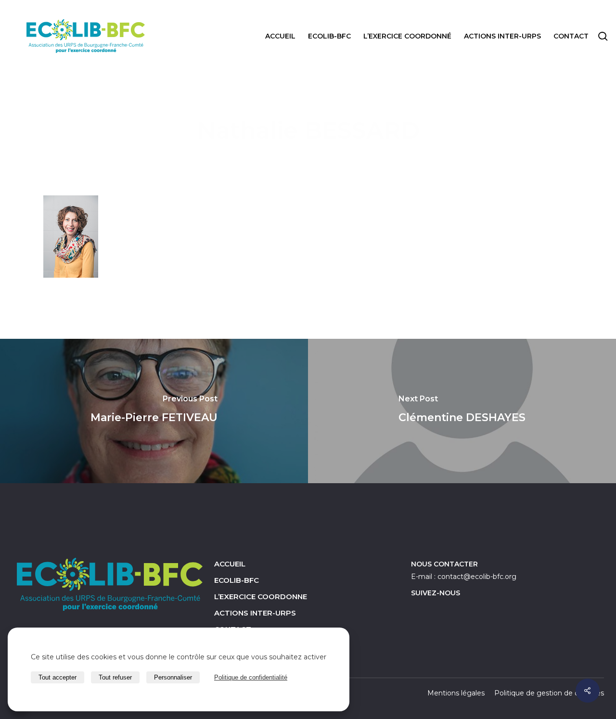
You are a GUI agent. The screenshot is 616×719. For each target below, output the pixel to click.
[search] (603, 36)
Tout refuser (115, 677)
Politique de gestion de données (549, 693)
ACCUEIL (229, 563)
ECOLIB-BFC (236, 580)
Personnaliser (173, 677)
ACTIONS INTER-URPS (255, 612)
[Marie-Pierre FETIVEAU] (154, 411)
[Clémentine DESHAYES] (462, 411)
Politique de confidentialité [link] (250, 677)
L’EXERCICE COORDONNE (260, 596)
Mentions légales (456, 693)
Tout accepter (57, 677)
